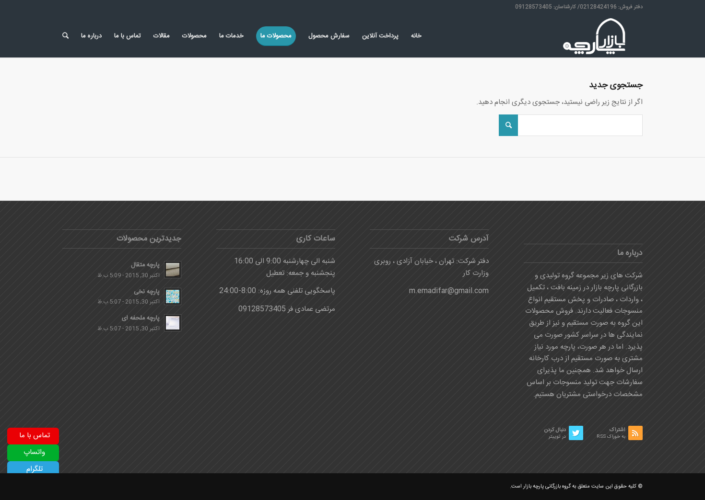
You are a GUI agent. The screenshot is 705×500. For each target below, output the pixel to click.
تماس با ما (34, 436)
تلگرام (34, 469)
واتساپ (34, 452)
